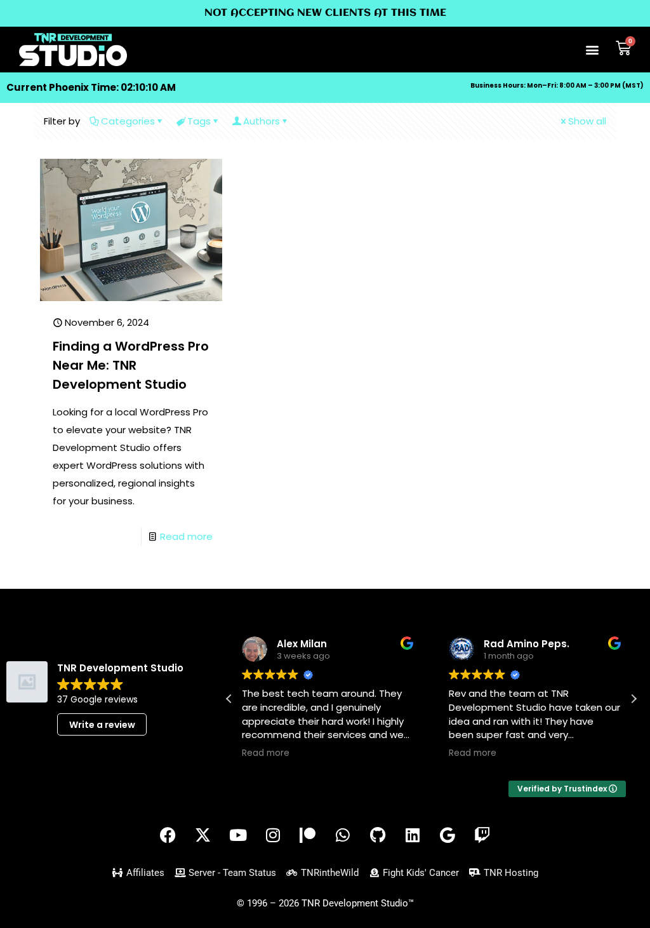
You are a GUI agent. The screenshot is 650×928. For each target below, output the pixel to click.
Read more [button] (265, 753)
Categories (128, 121)
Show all (587, 121)
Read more (186, 536)
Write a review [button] (102, 724)
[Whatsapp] (343, 835)
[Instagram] (273, 835)
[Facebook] (168, 835)
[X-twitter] (203, 835)
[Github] (378, 835)
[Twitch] (482, 835)
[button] (592, 49)
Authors (261, 121)
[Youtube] (238, 835)
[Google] (447, 835)
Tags (199, 121)
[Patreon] (308, 835)
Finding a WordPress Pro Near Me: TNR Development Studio (131, 365)
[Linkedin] (412, 835)
